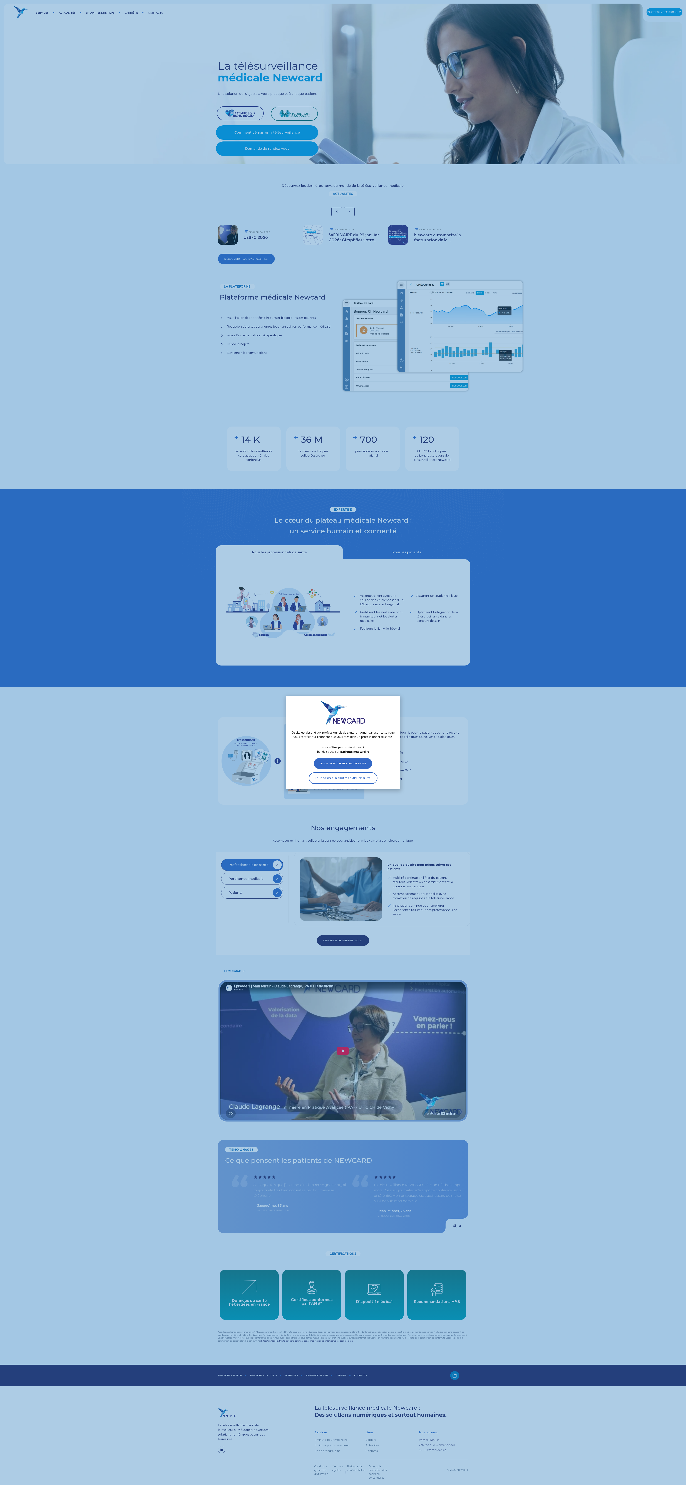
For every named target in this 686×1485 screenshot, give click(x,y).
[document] (343, 742)
